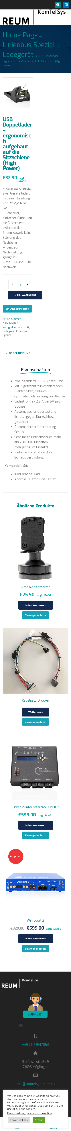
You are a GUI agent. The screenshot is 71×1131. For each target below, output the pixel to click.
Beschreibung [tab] (19, 353)
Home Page (20, 35)
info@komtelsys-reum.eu (36, 1084)
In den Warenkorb (25, 295)
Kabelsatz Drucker (35, 700)
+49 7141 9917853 (35, 1044)
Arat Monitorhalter (35, 587)
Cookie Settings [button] (19, 1120)
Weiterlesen (35, 712)
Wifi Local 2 (35, 920)
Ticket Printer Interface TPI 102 (35, 807)
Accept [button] (39, 1120)
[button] (25, 86)
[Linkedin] (66, 5)
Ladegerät (18, 54)
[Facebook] (58, 5)
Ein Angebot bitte (17, 308)
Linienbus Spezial (29, 45)
